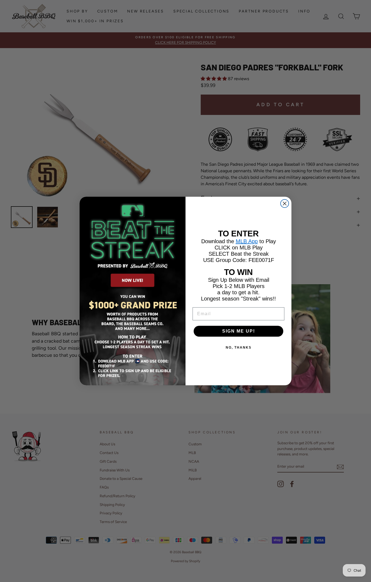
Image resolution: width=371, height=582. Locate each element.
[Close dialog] (285, 203)
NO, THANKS (238, 347)
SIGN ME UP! (238, 331)
